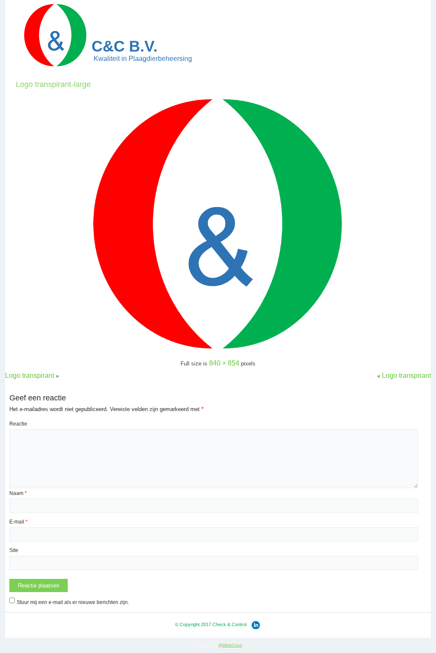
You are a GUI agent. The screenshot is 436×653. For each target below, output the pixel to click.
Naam (18, 493)
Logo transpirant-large (53, 84)
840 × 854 (224, 363)
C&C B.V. (125, 46)
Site (13, 550)
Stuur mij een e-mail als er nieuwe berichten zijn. (73, 602)
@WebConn (230, 645)
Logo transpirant (29, 375)
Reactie (18, 424)
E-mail (18, 522)
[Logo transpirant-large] (218, 350)
